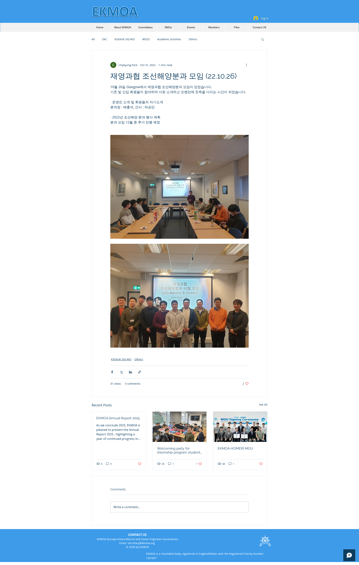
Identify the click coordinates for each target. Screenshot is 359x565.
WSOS (146, 39)
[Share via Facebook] (112, 372)
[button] (262, 39)
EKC (104, 39)
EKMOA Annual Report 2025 (118, 418)
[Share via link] (139, 372)
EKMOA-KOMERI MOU (235, 448)
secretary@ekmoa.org (141, 543)
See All (263, 404)
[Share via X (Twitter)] (121, 372)
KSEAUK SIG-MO (125, 39)
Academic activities (169, 39)
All (93, 39)
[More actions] (246, 65)
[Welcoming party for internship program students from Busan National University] (180, 427)
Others (193, 39)
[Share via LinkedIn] (130, 372)
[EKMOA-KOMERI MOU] (240, 427)
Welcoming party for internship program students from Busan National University (179, 450)
